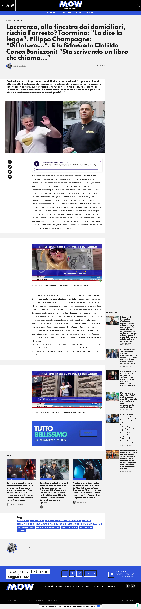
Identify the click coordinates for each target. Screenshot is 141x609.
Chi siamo (125, 600)
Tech (104, 586)
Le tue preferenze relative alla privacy (79, 606)
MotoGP (79, 586)
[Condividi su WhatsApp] (10, 172)
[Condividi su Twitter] (10, 167)
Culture (78, 13)
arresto (97, 524)
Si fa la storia (79, 479)
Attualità (51, 13)
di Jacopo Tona (81, 502)
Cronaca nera (37, 521)
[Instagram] (80, 573)
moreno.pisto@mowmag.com (125, 576)
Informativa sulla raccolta (51, 606)
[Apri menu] (2, 5)
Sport (69, 13)
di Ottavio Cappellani (17, 504)
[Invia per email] (10, 177)
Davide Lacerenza (69, 527)
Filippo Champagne (57, 524)
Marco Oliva (23, 521)
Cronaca (21, 530)
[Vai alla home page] (70, 4)
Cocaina (86, 521)
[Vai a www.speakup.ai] (100, 161)
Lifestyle (61, 13)
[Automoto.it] (7, 5)
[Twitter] (72, 573)
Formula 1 (69, 586)
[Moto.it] (12, 5)
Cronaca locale (73, 521)
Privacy (132, 600)
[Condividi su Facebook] (10, 162)
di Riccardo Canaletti (50, 507)
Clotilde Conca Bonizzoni (47, 527)
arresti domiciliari (25, 527)
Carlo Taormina (39, 524)
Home (8, 20)
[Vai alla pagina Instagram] (133, 586)
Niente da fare (46, 479)
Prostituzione (23, 524)
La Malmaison (73, 524)
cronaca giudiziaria (55, 521)
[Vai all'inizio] (20, 587)
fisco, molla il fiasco (16, 479)
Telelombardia (85, 527)
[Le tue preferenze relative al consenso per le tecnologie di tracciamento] (137, 605)
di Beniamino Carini (19, 66)
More (9, 456)
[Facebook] (65, 573)
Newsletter (90, 573)
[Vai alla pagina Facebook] (128, 586)
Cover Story (89, 13)
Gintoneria (87, 524)
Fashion (111, 586)
